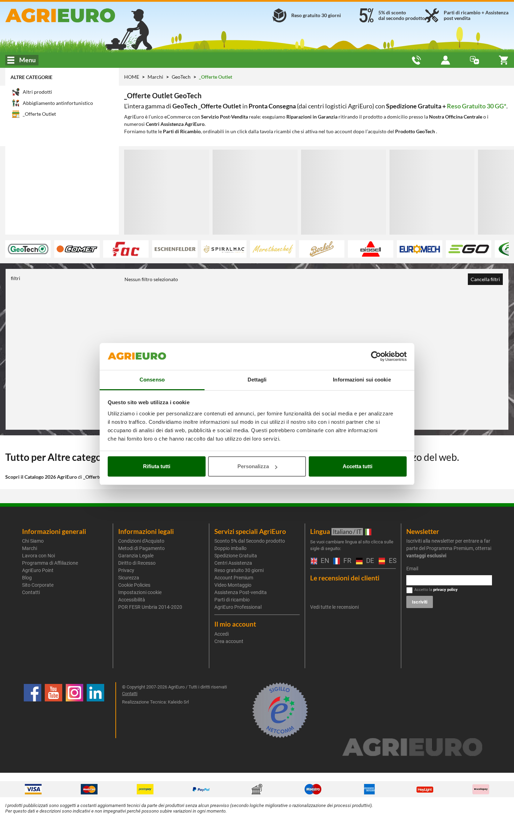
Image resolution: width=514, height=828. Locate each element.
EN (323, 561)
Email (412, 568)
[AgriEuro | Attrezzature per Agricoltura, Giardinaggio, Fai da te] (85, 15)
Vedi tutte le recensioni (334, 607)
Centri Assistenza (233, 563)
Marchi (156, 77)
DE (368, 561)
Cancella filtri (485, 279)
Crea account (228, 641)
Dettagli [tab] (257, 380)
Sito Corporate (37, 585)
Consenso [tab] (152, 380)
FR (346, 561)
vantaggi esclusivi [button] (426, 555)
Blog (27, 577)
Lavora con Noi (38, 555)
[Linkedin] (95, 710)
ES (391, 561)
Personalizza (253, 466)
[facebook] (32, 710)
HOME (131, 77)
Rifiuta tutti (156, 466)
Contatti (31, 592)
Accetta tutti (357, 466)
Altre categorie (31, 77)
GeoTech (182, 77)
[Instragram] (74, 710)
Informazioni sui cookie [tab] (362, 380)
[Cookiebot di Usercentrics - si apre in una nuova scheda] (376, 356)
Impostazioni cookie (140, 592)
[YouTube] (53, 710)
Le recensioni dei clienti (344, 578)
